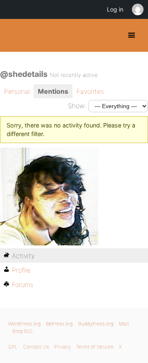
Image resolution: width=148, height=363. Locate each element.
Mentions (53, 91)
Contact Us (36, 347)
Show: (77, 106)
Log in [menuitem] (115, 9)
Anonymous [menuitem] (137, 9)
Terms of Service (94, 347)
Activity (23, 256)
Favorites (90, 91)
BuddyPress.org (13, 35)
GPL (13, 347)
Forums (22, 284)
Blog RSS (22, 331)
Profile (21, 270)
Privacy (62, 347)
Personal (17, 91)
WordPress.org (24, 324)
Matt (124, 324)
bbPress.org (59, 324)
